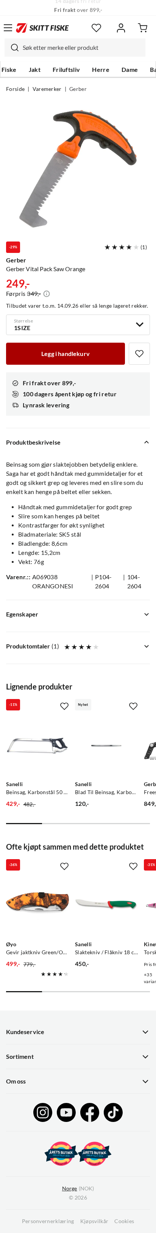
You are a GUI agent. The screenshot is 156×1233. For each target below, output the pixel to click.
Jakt (35, 69)
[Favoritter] (96, 28)
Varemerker (47, 89)
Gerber (78, 89)
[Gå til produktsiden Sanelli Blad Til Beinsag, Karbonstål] (106, 745)
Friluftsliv (66, 69)
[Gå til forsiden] (42, 28)
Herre (100, 69)
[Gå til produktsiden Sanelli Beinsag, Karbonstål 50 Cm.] (37, 745)
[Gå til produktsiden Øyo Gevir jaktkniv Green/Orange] (37, 905)
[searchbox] (82, 47)
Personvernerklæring (48, 1221)
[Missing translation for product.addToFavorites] (139, 354)
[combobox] (75, 47)
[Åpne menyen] (8, 28)
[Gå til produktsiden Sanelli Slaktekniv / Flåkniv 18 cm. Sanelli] (106, 905)
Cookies (124, 1221)
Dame (130, 69)
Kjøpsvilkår (94, 1221)
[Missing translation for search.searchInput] (12, 47)
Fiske (9, 69)
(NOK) (78, 1188)
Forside (15, 89)
